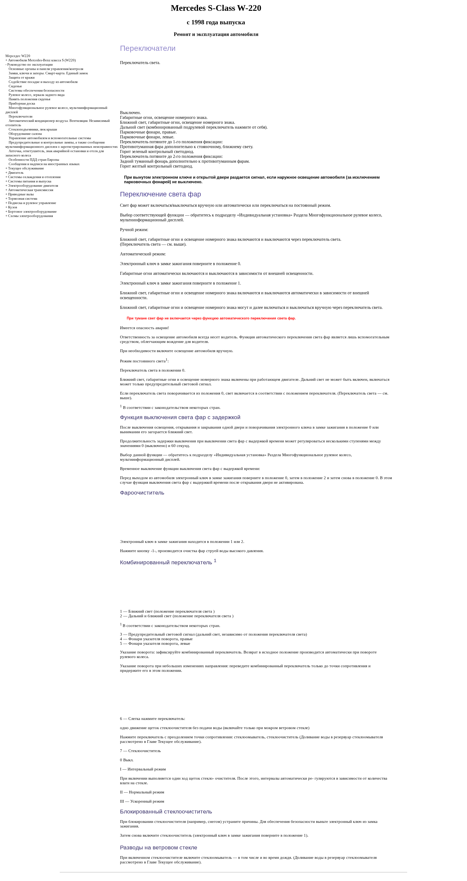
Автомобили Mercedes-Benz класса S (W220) (42, 60)
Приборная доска (22, 103)
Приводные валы (21, 194)
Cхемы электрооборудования (30, 216)
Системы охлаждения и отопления (34, 177)
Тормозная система (22, 198)
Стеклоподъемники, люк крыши (33, 129)
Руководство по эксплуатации (30, 64)
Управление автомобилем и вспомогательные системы (50, 138)
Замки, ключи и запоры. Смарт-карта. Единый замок (48, 73)
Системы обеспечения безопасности (36, 90)
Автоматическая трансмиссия (30, 190)
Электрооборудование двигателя (33, 185)
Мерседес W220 (17, 56)
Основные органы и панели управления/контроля (46, 69)
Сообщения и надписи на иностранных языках (44, 164)
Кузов (12, 207)
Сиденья (15, 86)
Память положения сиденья (29, 99)
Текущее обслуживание (26, 168)
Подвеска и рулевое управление (32, 203)
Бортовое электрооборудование (32, 211)
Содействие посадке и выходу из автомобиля (43, 82)
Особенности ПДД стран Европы (34, 160)
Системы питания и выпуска (29, 181)
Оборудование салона (25, 134)
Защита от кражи (22, 77)
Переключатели (20, 116)
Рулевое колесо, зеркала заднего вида (37, 95)
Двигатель (16, 173)
